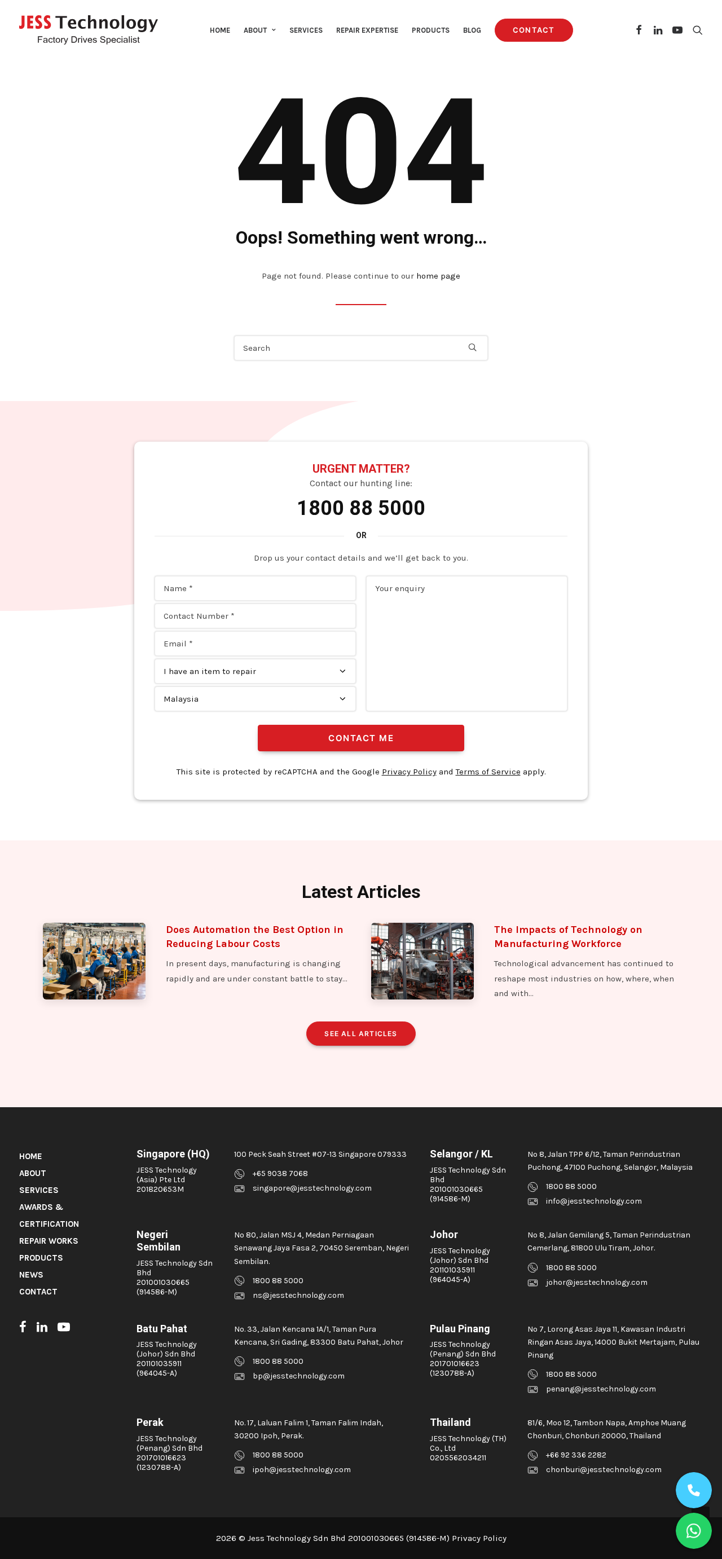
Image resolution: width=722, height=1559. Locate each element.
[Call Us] (694, 1490)
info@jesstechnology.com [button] (594, 1201)
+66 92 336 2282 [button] (576, 1455)
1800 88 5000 (361, 508)
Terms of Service (488, 772)
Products (431, 30)
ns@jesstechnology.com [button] (298, 1295)
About (255, 30)
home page (438, 276)
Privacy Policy (409, 772)
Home (220, 30)
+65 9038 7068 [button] (280, 1173)
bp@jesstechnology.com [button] (299, 1376)
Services (306, 30)
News (31, 1275)
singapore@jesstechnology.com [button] (312, 1188)
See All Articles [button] (360, 1033)
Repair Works (48, 1241)
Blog (472, 30)
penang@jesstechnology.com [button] (601, 1389)
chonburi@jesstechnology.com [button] (604, 1469)
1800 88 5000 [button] (571, 1186)
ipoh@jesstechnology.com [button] (302, 1469)
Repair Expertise (367, 30)
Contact (38, 1292)
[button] (639, 30)
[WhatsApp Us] (694, 1531)
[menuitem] (220, 30)
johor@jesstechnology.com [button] (597, 1282)
